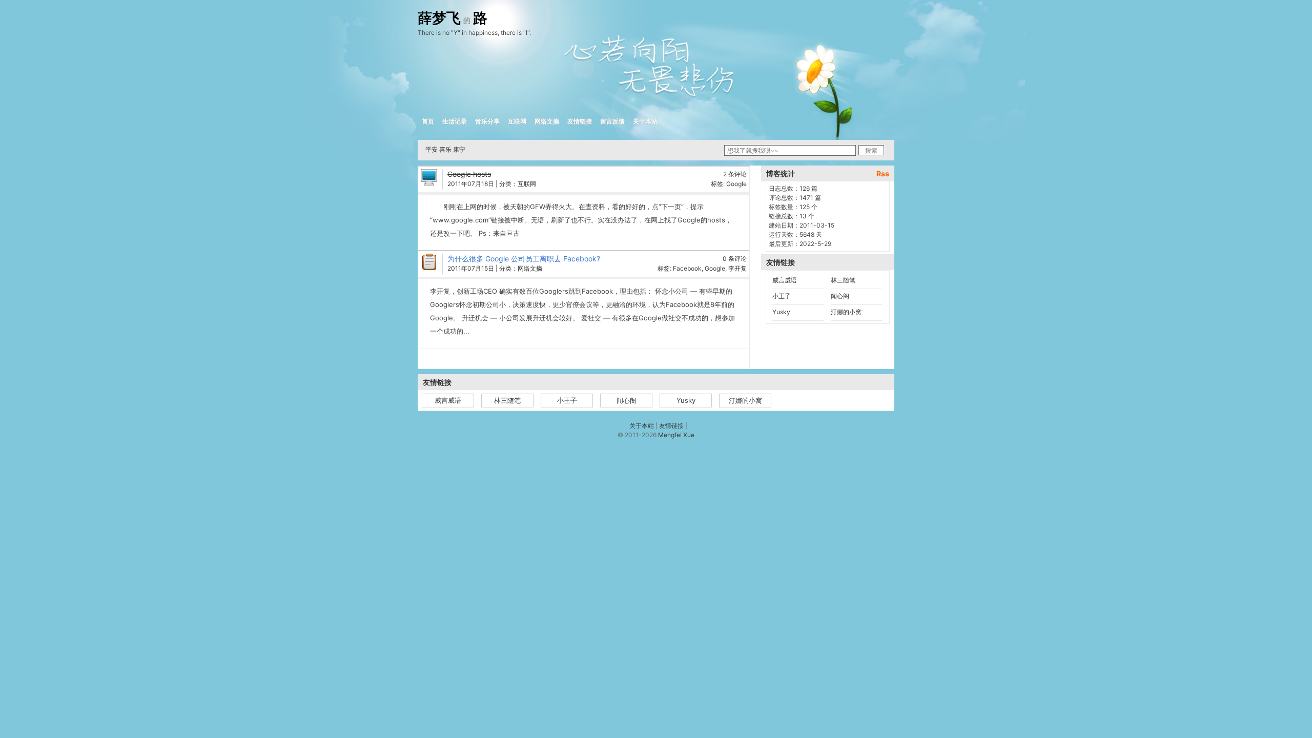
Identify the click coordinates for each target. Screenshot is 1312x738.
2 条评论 (735, 174)
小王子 (781, 296)
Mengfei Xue (676, 435)
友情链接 (579, 121)
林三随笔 (843, 280)
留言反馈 (612, 121)
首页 (428, 121)
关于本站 (645, 121)
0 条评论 (735, 258)
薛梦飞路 (452, 18)
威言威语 (784, 280)
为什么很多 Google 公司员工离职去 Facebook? (523, 258)
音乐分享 (487, 121)
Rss (882, 173)
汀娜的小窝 (846, 312)
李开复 (737, 268)
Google (736, 184)
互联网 (517, 121)
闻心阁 (840, 296)
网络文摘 (547, 121)
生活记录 (454, 121)
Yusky (781, 312)
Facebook (687, 268)
